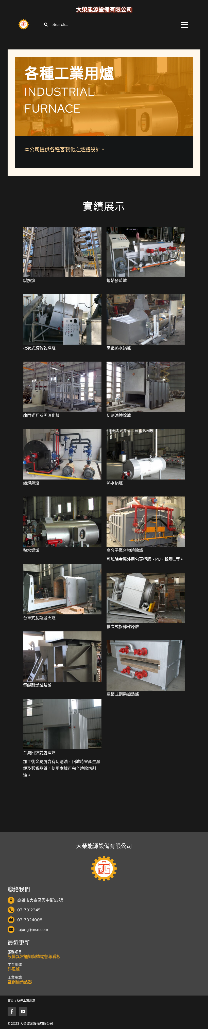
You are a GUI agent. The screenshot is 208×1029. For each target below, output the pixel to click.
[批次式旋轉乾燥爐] (62, 297)
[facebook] (12, 1011)
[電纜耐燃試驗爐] (62, 634)
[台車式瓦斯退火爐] (62, 567)
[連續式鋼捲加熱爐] (146, 643)
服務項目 (15, 952)
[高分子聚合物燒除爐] (146, 500)
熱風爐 (14, 969)
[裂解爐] (62, 230)
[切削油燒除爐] (146, 365)
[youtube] (23, 1011)
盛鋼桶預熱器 (20, 982)
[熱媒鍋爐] (62, 432)
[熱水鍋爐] (146, 432)
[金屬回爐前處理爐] (62, 702)
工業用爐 (15, 964)
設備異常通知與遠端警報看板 (34, 956)
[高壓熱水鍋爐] (146, 297)
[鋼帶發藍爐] (146, 230)
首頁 (11, 1001)
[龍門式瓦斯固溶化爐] (62, 365)
